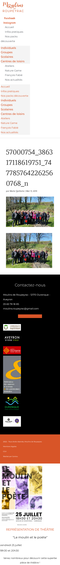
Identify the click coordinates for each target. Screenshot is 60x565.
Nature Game (13, 70)
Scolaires (7, 57)
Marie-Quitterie (17, 191)
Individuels (8, 48)
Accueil (9, 27)
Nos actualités (13, 79)
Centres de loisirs (12, 61)
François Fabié (13, 75)
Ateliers (9, 65)
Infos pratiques (14, 31)
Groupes (6, 52)
